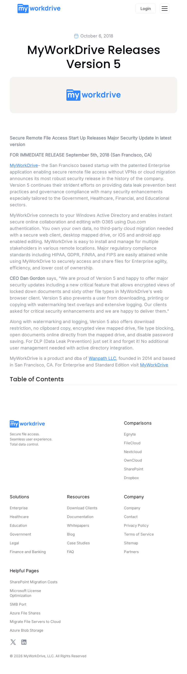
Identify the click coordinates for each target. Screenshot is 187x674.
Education (18, 525)
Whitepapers (78, 525)
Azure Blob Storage (26, 630)
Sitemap (131, 543)
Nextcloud (133, 451)
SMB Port (18, 604)
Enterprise (19, 508)
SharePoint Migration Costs (33, 582)
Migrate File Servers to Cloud (35, 621)
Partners (131, 551)
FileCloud (132, 443)
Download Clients (82, 508)
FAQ (70, 551)
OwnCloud (133, 460)
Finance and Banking (28, 551)
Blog (71, 534)
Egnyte (130, 434)
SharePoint (133, 469)
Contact (131, 516)
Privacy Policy (136, 525)
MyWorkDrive (24, 165)
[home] (39, 8)
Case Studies (78, 543)
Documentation (80, 516)
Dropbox (131, 477)
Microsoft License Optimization (25, 593)
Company (132, 508)
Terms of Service (139, 534)
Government (20, 534)
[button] (164, 8)
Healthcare (19, 516)
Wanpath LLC (102, 358)
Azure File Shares (25, 613)
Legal (14, 543)
